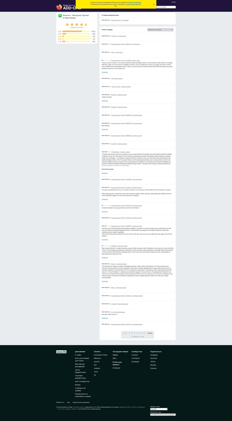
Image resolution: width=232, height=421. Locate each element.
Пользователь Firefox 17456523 (121, 296)
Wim (112, 52)
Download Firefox (100, 355)
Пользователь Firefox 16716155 (121, 218)
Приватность (60, 402)
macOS (96, 362)
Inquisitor (114, 304)
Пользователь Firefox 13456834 (121, 226)
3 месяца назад (137, 115)
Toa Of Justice (115, 86)
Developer (135, 362)
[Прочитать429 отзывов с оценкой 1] (76, 41)
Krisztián (113, 144)
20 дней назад (121, 36)
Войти (174, 2)
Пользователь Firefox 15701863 (121, 60)
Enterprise (116, 368)
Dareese (114, 107)
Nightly (115, 355)
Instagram (154, 355)
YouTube (153, 358)
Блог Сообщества (82, 381)
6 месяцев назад (122, 304)
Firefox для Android (135, 2)
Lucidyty (113, 36)
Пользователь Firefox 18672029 (121, 205)
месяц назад (136, 60)
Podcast (153, 368)
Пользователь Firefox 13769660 (121, 179)
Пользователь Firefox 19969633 (121, 135)
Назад (125, 333)
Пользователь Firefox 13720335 (121, 187)
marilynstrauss (115, 20)
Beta (114, 358)
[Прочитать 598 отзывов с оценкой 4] (76, 34)
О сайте (78, 355)
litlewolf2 (114, 246)
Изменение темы (155, 412)
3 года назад (125, 20)
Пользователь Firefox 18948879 (121, 115)
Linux (96, 372)
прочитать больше (108, 169)
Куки (68, 402)
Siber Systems (70, 18)
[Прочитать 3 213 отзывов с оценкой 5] (76, 31)
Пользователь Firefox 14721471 (121, 324)
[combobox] (163, 7)
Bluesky (153, 365)
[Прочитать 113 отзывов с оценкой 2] (76, 39)
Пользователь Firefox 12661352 (121, 44)
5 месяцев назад (121, 264)
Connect (134, 355)
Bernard (113, 95)
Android (97, 368)
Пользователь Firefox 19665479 (121, 123)
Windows (97, 358)
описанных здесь (78, 407)
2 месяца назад (126, 86)
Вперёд (150, 333)
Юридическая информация (81, 402)
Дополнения (80, 352)
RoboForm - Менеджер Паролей (76, 15)
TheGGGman (115, 152)
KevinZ (113, 264)
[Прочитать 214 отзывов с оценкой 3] (76, 36)
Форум (77, 385)
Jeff (112, 78)
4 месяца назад (125, 152)
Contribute (135, 358)
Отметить (105, 72)
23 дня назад (136, 44)
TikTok (152, 362)
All (95, 375)
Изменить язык (155, 406)
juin (112, 312)
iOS (95, 365)
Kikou (113, 287)
